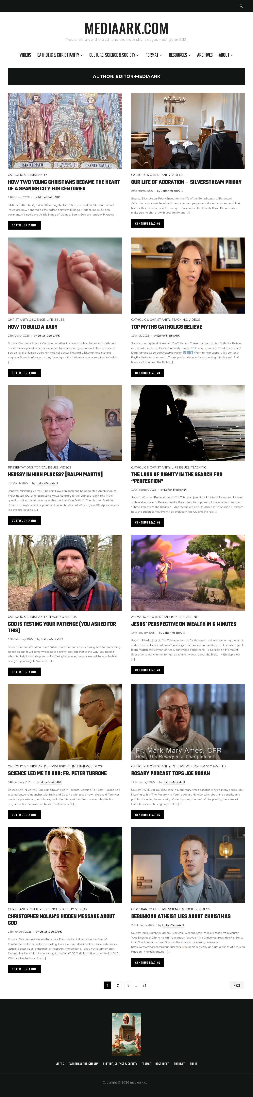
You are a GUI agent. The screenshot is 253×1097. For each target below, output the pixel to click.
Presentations (20, 467)
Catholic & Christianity (58, 55)
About (224, 55)
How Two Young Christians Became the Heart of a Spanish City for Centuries (64, 185)
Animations (140, 617)
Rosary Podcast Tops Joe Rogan (170, 773)
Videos (25, 55)
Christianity (18, 909)
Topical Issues (46, 467)
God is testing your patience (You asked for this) (62, 627)
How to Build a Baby (33, 327)
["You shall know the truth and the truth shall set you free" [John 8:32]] (126, 1016)
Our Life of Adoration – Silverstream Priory (186, 182)
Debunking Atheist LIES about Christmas (181, 916)
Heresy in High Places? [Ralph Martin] (55, 474)
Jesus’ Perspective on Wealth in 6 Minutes (183, 624)
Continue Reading (24, 225)
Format (152, 55)
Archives (205, 55)
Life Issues (55, 319)
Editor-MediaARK (49, 197)
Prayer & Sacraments (208, 766)
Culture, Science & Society (112, 55)
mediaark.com (126, 27)
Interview (80, 766)
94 (144, 985)
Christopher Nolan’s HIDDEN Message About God (61, 919)
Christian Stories (166, 617)
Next (236, 985)
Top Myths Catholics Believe (166, 327)
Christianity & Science (26, 319)
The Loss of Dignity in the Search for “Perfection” (176, 478)
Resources (178, 55)
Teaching (179, 319)
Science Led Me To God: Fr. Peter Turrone (57, 773)
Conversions (59, 766)
